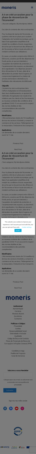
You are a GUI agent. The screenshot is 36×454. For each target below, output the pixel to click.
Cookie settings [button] (27, 227)
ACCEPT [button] (18, 230)
